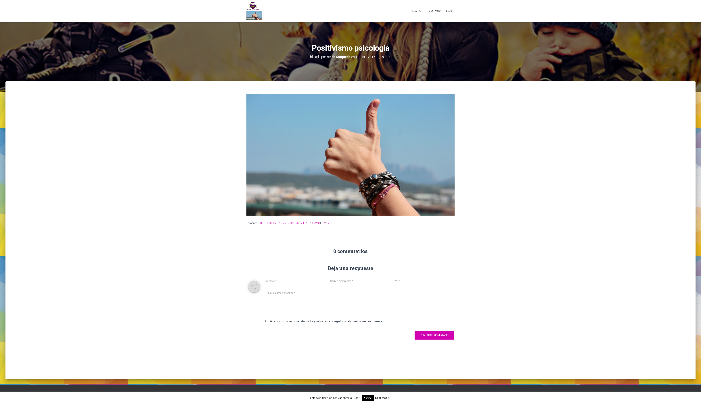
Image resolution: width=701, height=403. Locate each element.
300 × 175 (275, 223)
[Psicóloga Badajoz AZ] (254, 11)
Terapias (416, 11)
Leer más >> (383, 398)
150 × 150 (263, 223)
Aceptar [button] (368, 398)
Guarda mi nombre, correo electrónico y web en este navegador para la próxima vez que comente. (326, 321)
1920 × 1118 (328, 223)
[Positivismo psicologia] (350, 154)
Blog (449, 11)
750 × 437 (288, 223)
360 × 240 (314, 223)
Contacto (435, 11)
